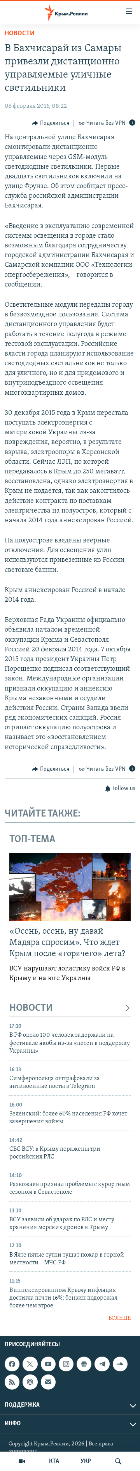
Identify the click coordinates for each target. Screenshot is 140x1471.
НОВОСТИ (31, 1008)
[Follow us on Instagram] (66, 1364)
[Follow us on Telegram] (101, 1364)
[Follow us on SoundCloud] (120, 1364)
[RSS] (12, 1382)
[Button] (50, 123)
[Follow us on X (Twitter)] (30, 1364)
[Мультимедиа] (21, 1461)
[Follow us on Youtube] (48, 1364)
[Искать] (118, 1461)
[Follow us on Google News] (84, 1364)
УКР (85, 1461)
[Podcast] (30, 1382)
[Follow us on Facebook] (12, 1364)
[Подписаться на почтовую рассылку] (48, 1382)
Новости (20, 33)
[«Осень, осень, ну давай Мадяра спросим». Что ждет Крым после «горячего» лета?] (70, 887)
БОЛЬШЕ (119, 1318)
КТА (54, 1461)
